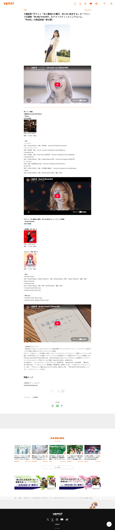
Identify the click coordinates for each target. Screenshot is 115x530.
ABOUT (57, 524)
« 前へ (52, 391)
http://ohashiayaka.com (31, 385)
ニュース (27, 397)
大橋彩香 (35, 397)
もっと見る (57, 467)
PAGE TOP (109, 524)
